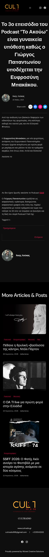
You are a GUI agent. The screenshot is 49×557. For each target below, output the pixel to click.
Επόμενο (39, 237)
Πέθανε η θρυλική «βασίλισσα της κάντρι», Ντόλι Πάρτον (23, 347)
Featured (7, 340)
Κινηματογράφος (19, 340)
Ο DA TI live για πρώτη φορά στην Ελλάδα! (23, 404)
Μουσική (31, 340)
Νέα (38, 340)
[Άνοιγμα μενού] (30, 7)
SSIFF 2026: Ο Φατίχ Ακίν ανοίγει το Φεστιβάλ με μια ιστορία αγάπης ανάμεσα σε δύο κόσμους (22, 464)
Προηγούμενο (9, 228)
